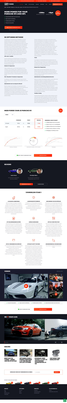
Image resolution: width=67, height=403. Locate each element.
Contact (50, 4)
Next (62, 342)
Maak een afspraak (43, 155)
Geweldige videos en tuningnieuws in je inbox (21, 372)
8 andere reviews (41, 184)
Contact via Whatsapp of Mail (24, 309)
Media (20, 391)
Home (5, 7)
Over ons (20, 390)
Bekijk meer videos (60, 271)
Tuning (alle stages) (37, 391)
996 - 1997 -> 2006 (19, 7)
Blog (46, 4)
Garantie (37, 4)
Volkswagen (6, 394)
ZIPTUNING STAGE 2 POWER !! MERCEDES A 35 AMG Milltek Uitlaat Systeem (26, 360)
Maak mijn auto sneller (57, 4)
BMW (5, 391)
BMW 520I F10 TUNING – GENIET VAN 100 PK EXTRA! (10, 359)
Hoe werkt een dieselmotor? (55, 359)
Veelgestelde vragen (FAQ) (53, 391)
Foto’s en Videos (31, 4)
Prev (56, 342)
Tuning (26, 4)
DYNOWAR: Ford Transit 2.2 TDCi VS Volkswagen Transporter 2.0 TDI (41, 361)
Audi (5, 390)
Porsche (12, 7)
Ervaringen (42, 4)
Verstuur (57, 372)
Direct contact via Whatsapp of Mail (13, 27)
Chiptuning (21, 4)
